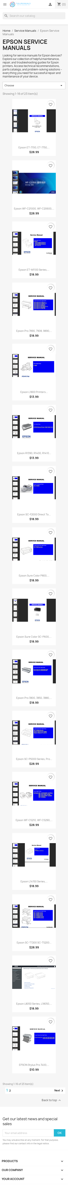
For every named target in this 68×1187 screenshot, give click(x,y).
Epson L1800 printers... (34, 392)
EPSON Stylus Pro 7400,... (34, 1064)
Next (59, 1091)
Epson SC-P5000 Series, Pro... (34, 759)
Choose (34, 85)
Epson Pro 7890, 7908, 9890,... (34, 330)
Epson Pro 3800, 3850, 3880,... (34, 697)
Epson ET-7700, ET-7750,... (34, 147)
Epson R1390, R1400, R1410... (34, 453)
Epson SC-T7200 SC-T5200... (34, 942)
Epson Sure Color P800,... (34, 575)
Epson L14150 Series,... (34, 881)
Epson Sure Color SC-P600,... (34, 636)
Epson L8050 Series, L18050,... (34, 1003)
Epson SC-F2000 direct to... (34, 514)
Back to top (52, 1100)
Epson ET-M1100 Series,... (34, 269)
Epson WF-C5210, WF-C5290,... (34, 820)
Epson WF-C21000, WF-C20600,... (34, 208)
